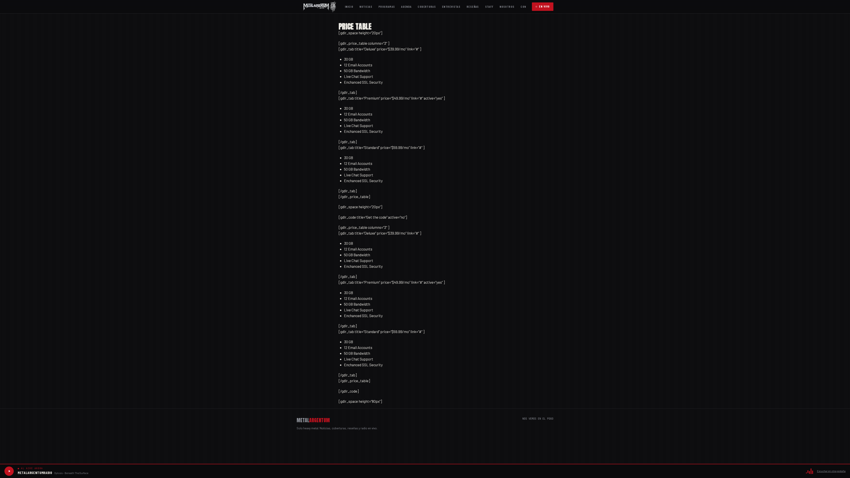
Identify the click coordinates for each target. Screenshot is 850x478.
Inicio (349, 6)
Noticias (365, 6)
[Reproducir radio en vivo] (9, 471)
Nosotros (507, 6)
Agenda (406, 6)
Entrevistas (451, 6)
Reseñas (473, 6)
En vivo (544, 6)
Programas (387, 6)
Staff (489, 6)
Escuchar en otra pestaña (831, 471)
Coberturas (427, 6)
